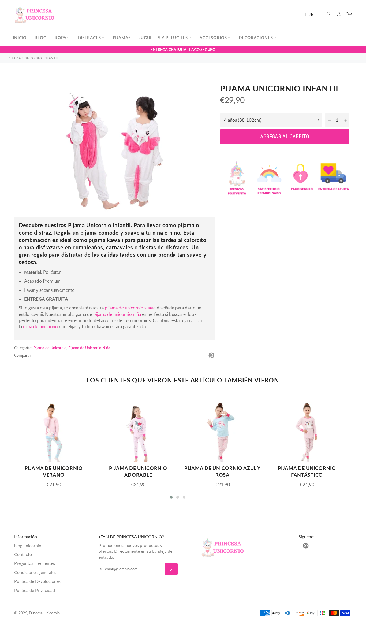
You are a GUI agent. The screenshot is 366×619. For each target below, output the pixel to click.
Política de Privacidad (34, 590)
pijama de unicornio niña (117, 314)
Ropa (61, 37)
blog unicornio (27, 545)
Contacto (23, 554)
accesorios (214, 37)
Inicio (20, 37)
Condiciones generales (35, 572)
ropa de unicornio (40, 326)
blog (41, 37)
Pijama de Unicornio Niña (89, 347)
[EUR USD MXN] (312, 15)
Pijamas (122, 37)
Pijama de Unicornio (49, 347)
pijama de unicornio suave (130, 308)
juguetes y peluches (164, 37)
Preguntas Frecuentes (34, 563)
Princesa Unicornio (44, 613)
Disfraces (90, 37)
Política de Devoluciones (37, 581)
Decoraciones (256, 37)
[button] (171, 497)
